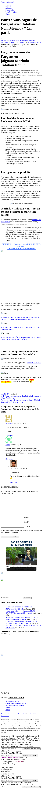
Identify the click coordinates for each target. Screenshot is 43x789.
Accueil (8, 6)
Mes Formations (11, 12)
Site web (27, 526)
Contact (8, 14)
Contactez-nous (5, 716)
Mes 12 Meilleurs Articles (15, 705)
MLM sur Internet (7, 2)
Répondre (9, 435)
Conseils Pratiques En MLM (16, 703)
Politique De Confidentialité (18, 713)
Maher (8, 445)
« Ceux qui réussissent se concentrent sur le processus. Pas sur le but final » (21, 622)
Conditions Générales (32, 713)
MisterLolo (9, 424)
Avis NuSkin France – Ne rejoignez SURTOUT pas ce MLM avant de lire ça (23, 618)
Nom (26, 518)
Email (26, 522)
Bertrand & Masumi (34, 363)
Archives (4, 697)
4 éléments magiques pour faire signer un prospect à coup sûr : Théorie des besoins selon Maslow (20, 318)
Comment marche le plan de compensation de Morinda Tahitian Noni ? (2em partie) (20, 401)
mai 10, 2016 (5, 394)
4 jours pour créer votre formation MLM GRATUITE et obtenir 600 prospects (20, 612)
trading (8, 708)
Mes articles (10, 10)
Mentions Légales (6, 713)
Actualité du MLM (12, 701)
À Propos (9, 8)
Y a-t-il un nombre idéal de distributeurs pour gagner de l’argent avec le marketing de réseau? (21, 338)
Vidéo (8, 710)
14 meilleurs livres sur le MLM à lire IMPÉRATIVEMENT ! (19, 608)
